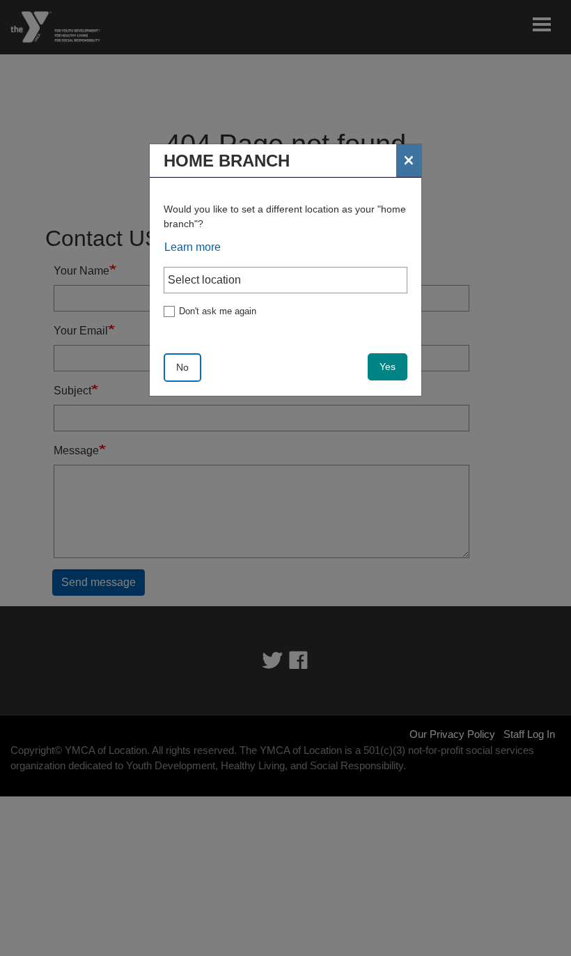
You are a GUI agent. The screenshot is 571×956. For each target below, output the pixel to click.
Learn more (192, 247)
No (182, 367)
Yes (388, 366)
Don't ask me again (217, 311)
